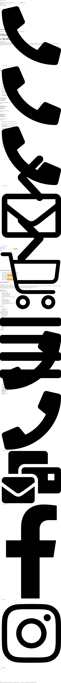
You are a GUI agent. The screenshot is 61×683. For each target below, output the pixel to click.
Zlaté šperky (4, 386)
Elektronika (3, 394)
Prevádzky (3, 384)
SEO (22, 682)
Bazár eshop (4, 385)
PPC (24, 682)
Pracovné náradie (5, 393)
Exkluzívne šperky (4, 387)
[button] (30, 347)
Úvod (2, 383)
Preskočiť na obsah (3, 0)
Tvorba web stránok (5, 682)
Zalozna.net (2, 3)
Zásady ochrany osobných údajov (30, 682)
